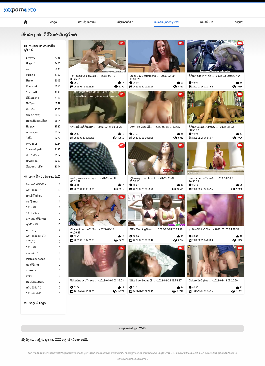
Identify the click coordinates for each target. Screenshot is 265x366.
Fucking (43, 74)
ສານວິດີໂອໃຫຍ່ (43, 195)
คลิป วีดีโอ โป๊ (43, 190)
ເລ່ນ (43, 69)
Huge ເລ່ (43, 63)
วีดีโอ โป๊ (43, 247)
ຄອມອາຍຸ (43, 230)
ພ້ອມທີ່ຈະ (43, 109)
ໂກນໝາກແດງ (43, 115)
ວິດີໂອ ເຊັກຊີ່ (123, 359)
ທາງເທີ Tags (37, 303)
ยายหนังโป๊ (43, 253)
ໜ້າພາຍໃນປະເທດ (25, 22)
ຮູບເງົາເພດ (43, 201)
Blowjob (43, 57)
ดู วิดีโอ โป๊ (43, 224)
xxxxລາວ (43, 270)
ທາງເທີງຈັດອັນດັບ (87, 22)
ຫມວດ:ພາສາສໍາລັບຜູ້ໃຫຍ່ (39, 48)
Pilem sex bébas (43, 258)
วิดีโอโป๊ (43, 241)
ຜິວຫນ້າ (43, 126)
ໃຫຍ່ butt (43, 92)
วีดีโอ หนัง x (43, 213)
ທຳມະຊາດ (43, 132)
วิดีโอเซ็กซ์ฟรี (43, 293)
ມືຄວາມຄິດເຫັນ (43, 166)
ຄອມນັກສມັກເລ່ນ (43, 281)
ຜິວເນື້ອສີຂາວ (43, 155)
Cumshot (43, 86)
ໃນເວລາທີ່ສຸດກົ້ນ (43, 149)
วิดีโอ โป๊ (43, 207)
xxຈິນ (43, 276)
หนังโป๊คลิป (43, 264)
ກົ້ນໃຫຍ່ (43, 103)
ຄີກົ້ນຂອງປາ (43, 97)
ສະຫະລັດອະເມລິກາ (43, 120)
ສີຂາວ (43, 80)
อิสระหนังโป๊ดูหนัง (43, 218)
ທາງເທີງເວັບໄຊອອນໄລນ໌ (44, 176)
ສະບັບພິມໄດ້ (206, 22)
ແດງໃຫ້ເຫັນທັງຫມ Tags (132, 328)
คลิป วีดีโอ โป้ (43, 287)
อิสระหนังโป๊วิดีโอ (43, 184)
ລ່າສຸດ (53, 22)
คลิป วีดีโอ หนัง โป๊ (43, 236)
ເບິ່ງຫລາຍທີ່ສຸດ (125, 22)
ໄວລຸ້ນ (43, 137)
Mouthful (43, 143)
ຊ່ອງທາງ (239, 22)
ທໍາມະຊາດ (43, 160)
